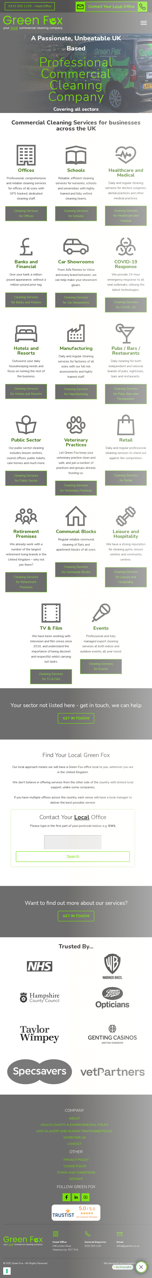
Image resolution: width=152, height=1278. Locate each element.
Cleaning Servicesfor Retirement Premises (26, 582)
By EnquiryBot (123, 1267)
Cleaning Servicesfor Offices (26, 213)
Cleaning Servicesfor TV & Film (51, 676)
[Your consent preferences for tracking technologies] (7, 1271)
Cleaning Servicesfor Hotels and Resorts (26, 391)
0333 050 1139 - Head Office (29, 6)
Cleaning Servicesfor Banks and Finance (26, 300)
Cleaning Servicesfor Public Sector (26, 478)
